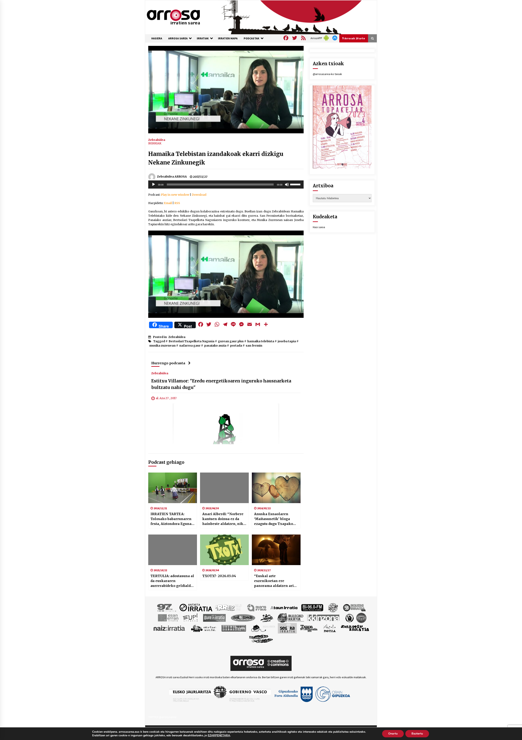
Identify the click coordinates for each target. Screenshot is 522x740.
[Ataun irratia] (284, 607)
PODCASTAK (251, 38)
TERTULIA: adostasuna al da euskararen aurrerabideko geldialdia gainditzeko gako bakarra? (172, 581)
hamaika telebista (260, 341)
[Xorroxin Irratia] (355, 628)
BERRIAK (154, 143)
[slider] (296, 184)
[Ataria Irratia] (257, 607)
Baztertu (417, 734)
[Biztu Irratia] (333, 607)
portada (236, 345)
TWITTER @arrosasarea (162, 717)
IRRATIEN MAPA (228, 38)
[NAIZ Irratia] (169, 628)
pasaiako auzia (215, 345)
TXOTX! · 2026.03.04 (219, 576)
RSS (177, 203)
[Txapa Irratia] (308, 628)
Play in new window (175, 195)
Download (199, 195)
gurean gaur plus (231, 341)
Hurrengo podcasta (168, 363)
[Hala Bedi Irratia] (243, 617)
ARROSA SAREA (178, 38)
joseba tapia (287, 341)
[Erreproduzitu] (154, 184)
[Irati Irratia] (267, 617)
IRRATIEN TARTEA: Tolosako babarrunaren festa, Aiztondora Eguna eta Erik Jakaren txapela (171, 519)
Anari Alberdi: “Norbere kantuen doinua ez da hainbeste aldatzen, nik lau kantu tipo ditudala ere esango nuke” (222, 519)
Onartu (393, 734)
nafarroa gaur (189, 345)
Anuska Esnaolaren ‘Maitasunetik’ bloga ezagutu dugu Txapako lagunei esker (273, 519)
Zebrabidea (156, 139)
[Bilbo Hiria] (312, 607)
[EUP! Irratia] (190, 617)
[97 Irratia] (167, 607)
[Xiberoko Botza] (329, 628)
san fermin (254, 345)
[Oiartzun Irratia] (204, 628)
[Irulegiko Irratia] (290, 617)
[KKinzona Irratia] (323, 617)
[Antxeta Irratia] (195, 607)
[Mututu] (287, 184)
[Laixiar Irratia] (361, 617)
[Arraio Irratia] (228, 607)
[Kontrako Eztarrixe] (349, 617)
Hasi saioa (319, 227)
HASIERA (156, 38)
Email (168, 203)
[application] (226, 184)
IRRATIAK (203, 38)
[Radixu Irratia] (263, 628)
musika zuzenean (162, 345)
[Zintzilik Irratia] (261, 638)
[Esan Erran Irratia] (168, 617)
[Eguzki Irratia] (354, 607)
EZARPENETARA (219, 735)
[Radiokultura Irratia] (233, 628)
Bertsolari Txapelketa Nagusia (191, 341)
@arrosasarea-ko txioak (327, 74)
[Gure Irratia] (214, 617)
